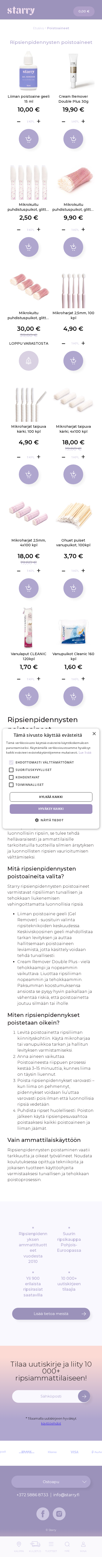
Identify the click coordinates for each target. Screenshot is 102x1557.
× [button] (94, 733)
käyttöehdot (51, 1423)
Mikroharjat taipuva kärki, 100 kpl (28, 429)
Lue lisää (85, 752)
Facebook (43, 1514)
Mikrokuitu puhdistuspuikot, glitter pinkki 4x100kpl (28, 316)
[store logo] (29, 10)
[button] (51, 820)
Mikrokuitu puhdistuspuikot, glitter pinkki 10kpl (28, 207)
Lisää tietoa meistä (51, 1313)
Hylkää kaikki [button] (51, 797)
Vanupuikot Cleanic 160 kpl (73, 656)
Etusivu (38, 28)
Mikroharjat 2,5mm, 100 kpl (73, 315)
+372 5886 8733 (32, 1495)
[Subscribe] (84, 1396)
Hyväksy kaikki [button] (51, 809)
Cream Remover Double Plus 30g (73, 99)
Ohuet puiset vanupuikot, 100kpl (73, 543)
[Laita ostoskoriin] (29, 139)
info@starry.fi (66, 1495)
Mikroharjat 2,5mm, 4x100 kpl (28, 543)
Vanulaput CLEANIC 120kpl (28, 656)
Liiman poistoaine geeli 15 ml (29, 99)
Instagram (59, 1514)
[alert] (50, 778)
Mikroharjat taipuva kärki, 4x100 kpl (73, 429)
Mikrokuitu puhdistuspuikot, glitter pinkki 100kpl (73, 207)
